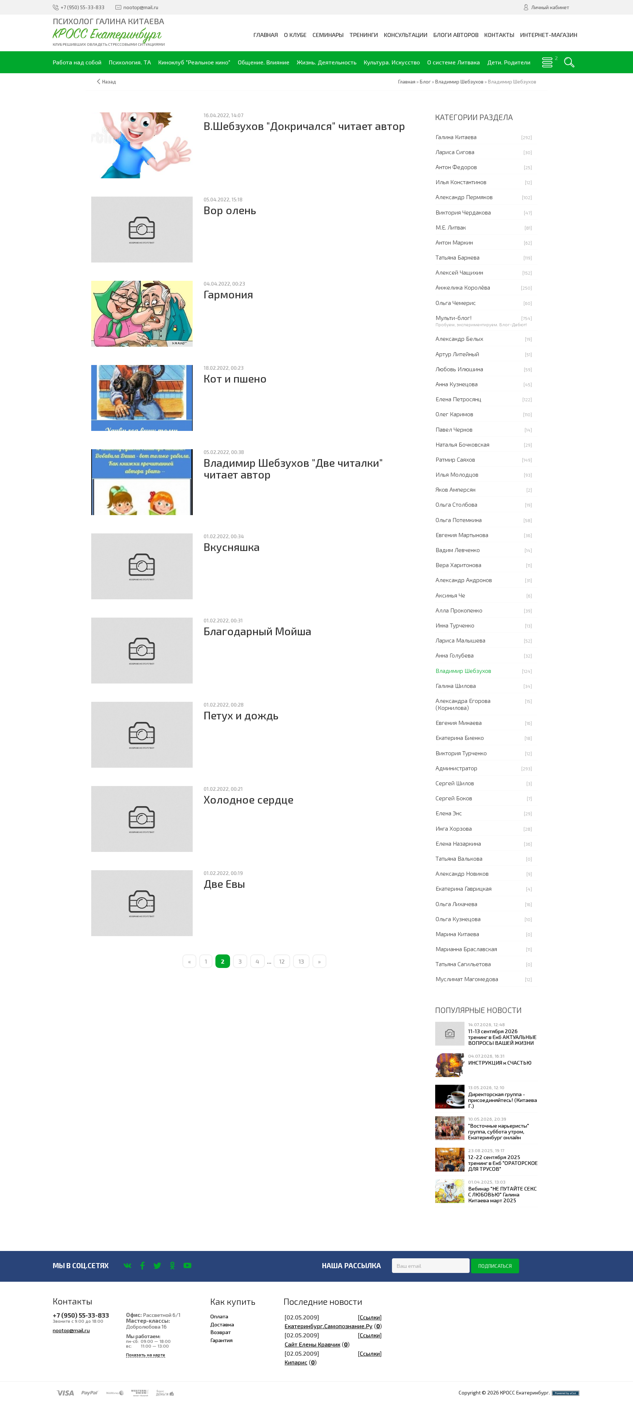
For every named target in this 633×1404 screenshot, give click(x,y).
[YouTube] (187, 1265)
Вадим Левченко (458, 549)
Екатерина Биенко (460, 737)
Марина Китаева (457, 933)
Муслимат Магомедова (467, 978)
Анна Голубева (455, 655)
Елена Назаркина (458, 843)
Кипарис (296, 1362)
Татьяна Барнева (458, 257)
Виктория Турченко (461, 752)
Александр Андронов (464, 579)
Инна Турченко (455, 625)
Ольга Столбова (456, 504)
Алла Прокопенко (459, 610)
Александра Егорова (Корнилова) (463, 704)
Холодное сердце (248, 799)
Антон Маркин (454, 242)
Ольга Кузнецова (458, 918)
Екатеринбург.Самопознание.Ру (329, 1325)
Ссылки (370, 1317)
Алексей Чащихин (459, 272)
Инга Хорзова (454, 828)
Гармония (228, 294)
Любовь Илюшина (459, 368)
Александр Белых (459, 338)
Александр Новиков (462, 873)
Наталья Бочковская (462, 444)
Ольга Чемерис (456, 302)
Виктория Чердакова (463, 212)
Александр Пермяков (464, 196)
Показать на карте (145, 1354)
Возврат (220, 1332)
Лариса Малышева (460, 640)
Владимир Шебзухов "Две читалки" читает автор (293, 468)
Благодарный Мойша (257, 631)
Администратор (456, 767)
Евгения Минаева (459, 722)
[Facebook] (142, 1265)
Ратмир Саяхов (455, 459)
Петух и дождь (241, 715)
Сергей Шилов (455, 782)
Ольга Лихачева (456, 903)
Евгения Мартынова (462, 534)
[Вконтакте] (127, 1265)
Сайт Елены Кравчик (312, 1344)
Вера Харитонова (458, 564)
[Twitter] (157, 1265)
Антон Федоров (456, 166)
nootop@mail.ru (71, 1330)
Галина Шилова (456, 685)
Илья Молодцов (457, 474)
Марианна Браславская (466, 948)
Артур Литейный (457, 353)
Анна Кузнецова (457, 383)
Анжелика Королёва (463, 287)
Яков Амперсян (455, 489)
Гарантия (221, 1340)
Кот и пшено (235, 378)
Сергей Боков (454, 797)
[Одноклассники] (172, 1265)
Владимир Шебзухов (463, 670)
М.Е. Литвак (451, 227)
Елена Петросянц (458, 398)
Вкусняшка (232, 546)
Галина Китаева (456, 136)
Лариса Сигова (455, 151)
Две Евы (224, 883)
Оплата (219, 1316)
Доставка (222, 1324)
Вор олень (230, 210)
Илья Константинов (461, 181)
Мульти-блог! (454, 317)
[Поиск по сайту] (569, 62)
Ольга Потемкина (459, 519)
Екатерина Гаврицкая (464, 888)
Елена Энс (449, 812)
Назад (109, 82)
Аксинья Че (450, 595)
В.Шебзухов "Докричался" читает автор (304, 125)
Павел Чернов (454, 429)
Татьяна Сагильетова (463, 963)
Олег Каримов (454, 413)
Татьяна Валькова (459, 858)
